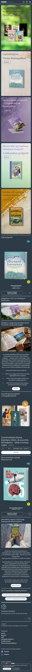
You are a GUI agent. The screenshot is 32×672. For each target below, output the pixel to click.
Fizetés (16, 452)
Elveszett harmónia (16, 264)
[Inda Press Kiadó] (11, 2)
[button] (23, 2)
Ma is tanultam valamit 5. (16, 486)
